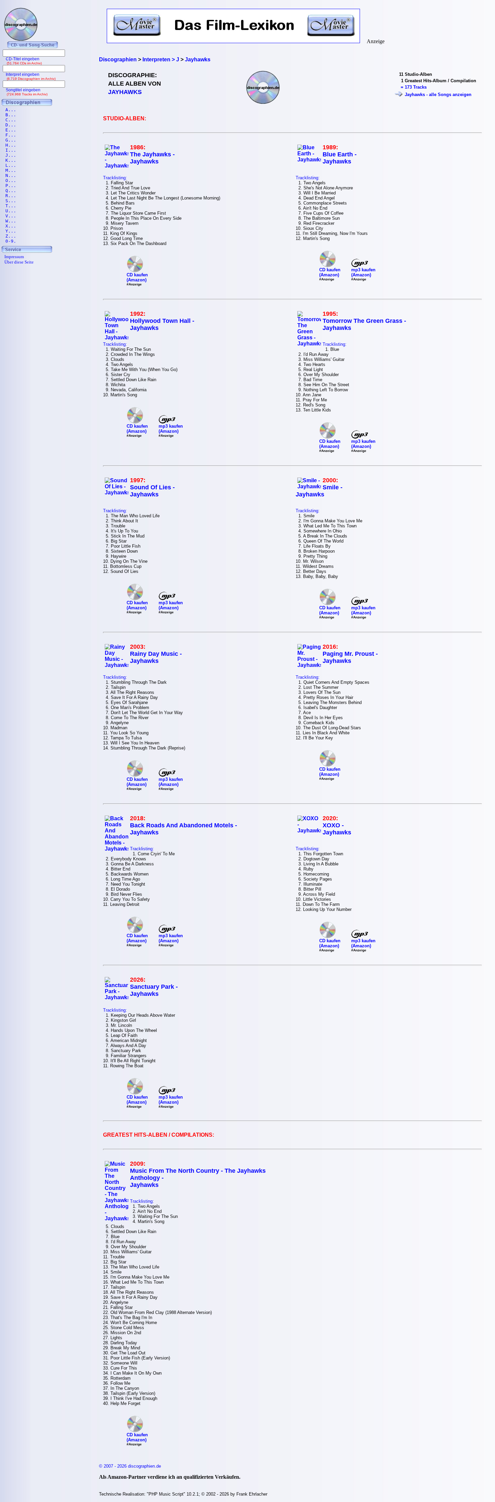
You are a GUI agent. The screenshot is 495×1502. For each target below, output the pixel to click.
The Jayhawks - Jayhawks (152, 158)
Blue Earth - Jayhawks (340, 158)
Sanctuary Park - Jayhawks (154, 990)
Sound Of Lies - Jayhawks (152, 491)
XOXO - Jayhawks (337, 829)
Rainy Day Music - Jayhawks (156, 657)
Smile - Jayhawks (319, 491)
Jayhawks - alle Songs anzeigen (438, 94)
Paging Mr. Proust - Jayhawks (350, 657)
